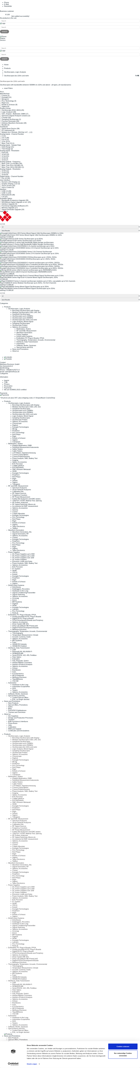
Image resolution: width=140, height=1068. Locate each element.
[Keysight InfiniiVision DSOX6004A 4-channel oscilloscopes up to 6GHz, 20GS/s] (30, 266)
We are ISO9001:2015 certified (15, 390)
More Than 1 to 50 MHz (12, 163)
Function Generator (10, 121)
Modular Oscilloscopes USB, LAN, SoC (26, 312)
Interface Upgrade (9, 204)
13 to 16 (6, 141)
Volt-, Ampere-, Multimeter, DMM (15, 114)
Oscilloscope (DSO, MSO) (13, 110)
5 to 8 (5, 139)
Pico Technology (9, 101)
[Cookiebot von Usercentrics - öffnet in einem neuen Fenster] (13, 1064)
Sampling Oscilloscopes (21, 323)
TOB (5, 382)
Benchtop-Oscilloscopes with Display (25, 310)
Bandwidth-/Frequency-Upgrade (15, 200)
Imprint (6, 380)
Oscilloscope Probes (19, 325)
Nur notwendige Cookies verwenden (123, 1054)
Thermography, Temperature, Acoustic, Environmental (35, 340)
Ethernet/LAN (8, 195)
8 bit (5, 152)
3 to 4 (5, 138)
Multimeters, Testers (23, 329)
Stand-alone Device (10, 128)
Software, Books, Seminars (26, 345)
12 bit (5, 156)
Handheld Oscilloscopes (21, 314)
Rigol (5, 103)
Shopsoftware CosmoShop (45, 398)
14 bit (5, 158)
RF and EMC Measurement (26, 331)
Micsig (5, 99)
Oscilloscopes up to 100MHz (22, 316)
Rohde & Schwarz (9, 105)
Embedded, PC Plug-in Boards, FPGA (30, 338)
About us (15, 351)
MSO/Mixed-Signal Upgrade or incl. (16, 202)
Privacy (7, 384)
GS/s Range (8, 147)
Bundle (5, 125)
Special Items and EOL (24, 347)
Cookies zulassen (123, 1046)
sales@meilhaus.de (12, 372)
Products (7, 307)
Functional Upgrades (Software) (15, 206)
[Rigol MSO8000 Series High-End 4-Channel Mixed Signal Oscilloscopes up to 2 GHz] (32, 275)
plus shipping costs (26, 398)
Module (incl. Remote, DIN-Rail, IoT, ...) (17, 132)
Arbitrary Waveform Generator (14, 123)
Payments (7, 388)
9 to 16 (6, 178)
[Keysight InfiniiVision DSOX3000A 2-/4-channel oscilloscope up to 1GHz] (27, 246)
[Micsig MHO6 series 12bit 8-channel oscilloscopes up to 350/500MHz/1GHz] (28, 270)
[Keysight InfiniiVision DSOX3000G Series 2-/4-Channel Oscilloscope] (26, 252)
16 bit (5, 160)
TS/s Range (7, 149)
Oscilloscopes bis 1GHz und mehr (24, 320)
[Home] (2, 23)
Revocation (8, 386)
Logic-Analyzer (9, 112)
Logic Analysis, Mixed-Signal (22, 321)
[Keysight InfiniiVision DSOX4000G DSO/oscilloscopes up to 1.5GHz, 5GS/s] (28, 257)
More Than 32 (8, 143)
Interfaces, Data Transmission (27, 342)
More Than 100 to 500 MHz (13, 167)
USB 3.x (6, 193)
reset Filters (8, 88)
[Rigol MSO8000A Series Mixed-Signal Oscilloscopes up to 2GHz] (24, 286)
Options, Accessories (20, 327)
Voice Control (8, 187)
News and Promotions (20, 349)
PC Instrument (8, 130)
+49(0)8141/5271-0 (7, 44)
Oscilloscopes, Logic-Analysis (19, 309)
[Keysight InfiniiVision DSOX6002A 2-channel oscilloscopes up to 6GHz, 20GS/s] (30, 263)
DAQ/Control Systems (24, 336)
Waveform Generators (24, 332)
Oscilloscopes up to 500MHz (22, 318)
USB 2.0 (6, 191)
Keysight (6, 97)
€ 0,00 (7, 14)
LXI (4, 197)
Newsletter (8, 6)
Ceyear (5, 95)
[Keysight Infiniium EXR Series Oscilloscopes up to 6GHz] (21, 239)
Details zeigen (32, 1064)
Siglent (5, 106)
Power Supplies (22, 334)
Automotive (20, 344)
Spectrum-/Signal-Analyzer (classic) (16, 116)
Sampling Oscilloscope (11, 119)
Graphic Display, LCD (11, 184)
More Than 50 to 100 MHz (12, 165)
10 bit (5, 154)
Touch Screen (8, 185)
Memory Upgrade (10, 208)
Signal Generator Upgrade (13, 209)
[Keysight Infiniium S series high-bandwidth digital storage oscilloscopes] (27, 242)
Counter (6, 117)
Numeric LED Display (11, 182)
